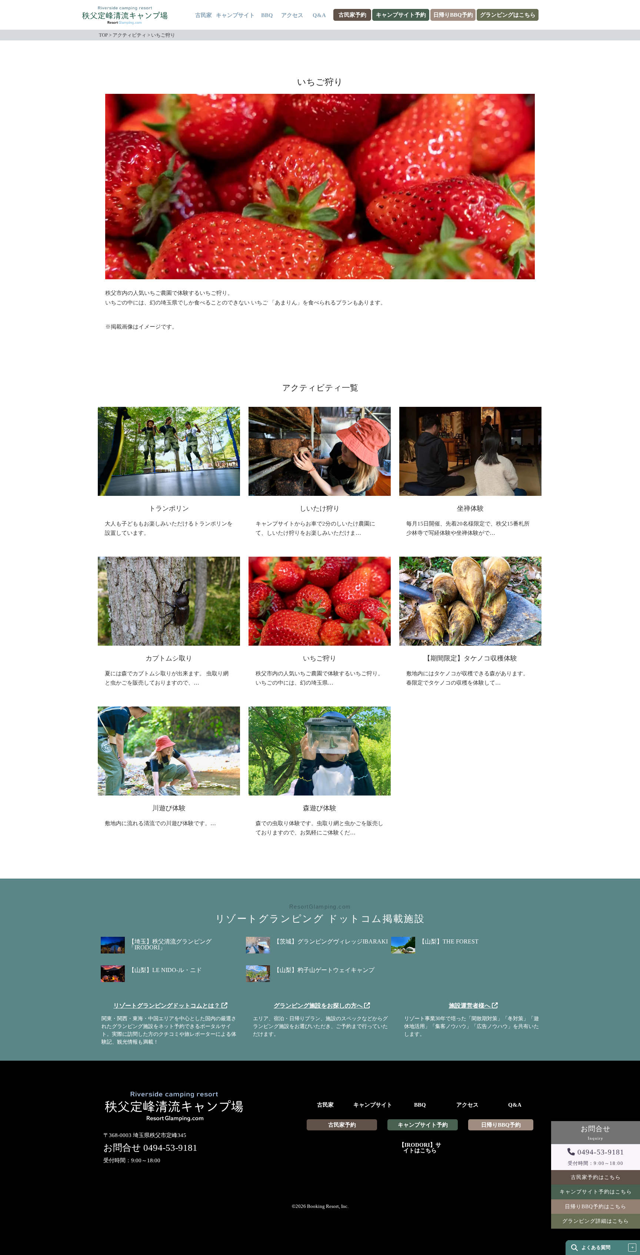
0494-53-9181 (170, 1148)
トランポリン (169, 508)
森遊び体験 (319, 808)
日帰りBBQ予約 (453, 15)
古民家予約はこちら (596, 1177)
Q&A (319, 15)
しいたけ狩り (320, 508)
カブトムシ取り (169, 658)
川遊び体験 (169, 808)
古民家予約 (352, 15)
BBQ (267, 15)
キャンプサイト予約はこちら (596, 1192)
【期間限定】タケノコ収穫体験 (470, 658)
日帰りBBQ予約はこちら (595, 1206)
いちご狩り (319, 658)
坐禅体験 (470, 508)
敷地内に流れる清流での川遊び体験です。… (160, 823)
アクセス (292, 15)
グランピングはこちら (508, 15)
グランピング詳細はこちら (595, 1221)
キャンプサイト (235, 15)
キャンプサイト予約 (401, 15)
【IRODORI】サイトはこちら (420, 1147)
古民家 (203, 15)
